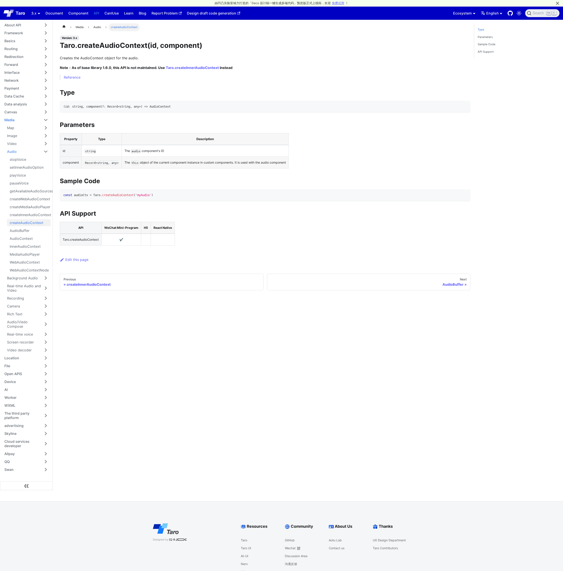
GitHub (290, 540)
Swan (9, 469)
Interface (12, 72)
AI (6, 389)
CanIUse (111, 13)
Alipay (9, 454)
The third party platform (16, 415)
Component (78, 13)
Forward (11, 64)
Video (12, 143)
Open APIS (13, 374)
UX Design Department (389, 540)
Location (11, 358)
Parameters (485, 37)
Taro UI (246, 548)
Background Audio (22, 278)
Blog (142, 13)
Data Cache (14, 96)
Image (12, 136)
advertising (14, 425)
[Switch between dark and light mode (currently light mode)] (519, 13)
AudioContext (21, 238)
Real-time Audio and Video (24, 288)
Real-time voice (20, 334)
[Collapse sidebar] (26, 485)
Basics (9, 41)
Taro (244, 540)
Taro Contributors (385, 548)
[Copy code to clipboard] (465, 106)
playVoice (18, 175)
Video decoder (19, 350)
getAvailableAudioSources (30, 191)
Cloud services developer (16, 443)
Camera (13, 306)
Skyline (10, 433)
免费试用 (338, 3)
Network (11, 80)
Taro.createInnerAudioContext (192, 67)
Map (10, 128)
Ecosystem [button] (462, 13)
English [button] (492, 13)
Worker (10, 397)
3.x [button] (34, 13)
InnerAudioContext (25, 246)
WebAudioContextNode (29, 270)
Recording (15, 298)
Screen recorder (20, 342)
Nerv (244, 564)
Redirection (14, 56)
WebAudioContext (25, 262)
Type (481, 29)
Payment (11, 88)
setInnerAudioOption (27, 167)
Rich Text (14, 314)
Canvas (10, 112)
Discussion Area (296, 556)
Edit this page (76, 259)
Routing (11, 49)
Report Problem (165, 13)
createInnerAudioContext (30, 215)
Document (54, 13)
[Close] (557, 3)
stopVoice (18, 159)
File (7, 366)
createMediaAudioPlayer (30, 207)
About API (12, 25)
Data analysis (15, 104)
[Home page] (64, 27)
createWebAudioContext (30, 199)
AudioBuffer (19, 230)
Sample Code (486, 44)
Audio (12, 151)
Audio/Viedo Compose (17, 324)
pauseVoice (19, 183)
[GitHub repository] (510, 13)
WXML (9, 405)
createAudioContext (26, 222)
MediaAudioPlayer (25, 254)
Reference (72, 77)
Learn (128, 13)
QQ (7, 461)
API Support (486, 51)
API (96, 13)
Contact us (336, 548)
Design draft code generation (211, 13)
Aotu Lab (335, 540)
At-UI (244, 556)
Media (9, 120)
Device (10, 381)
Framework (13, 33)
